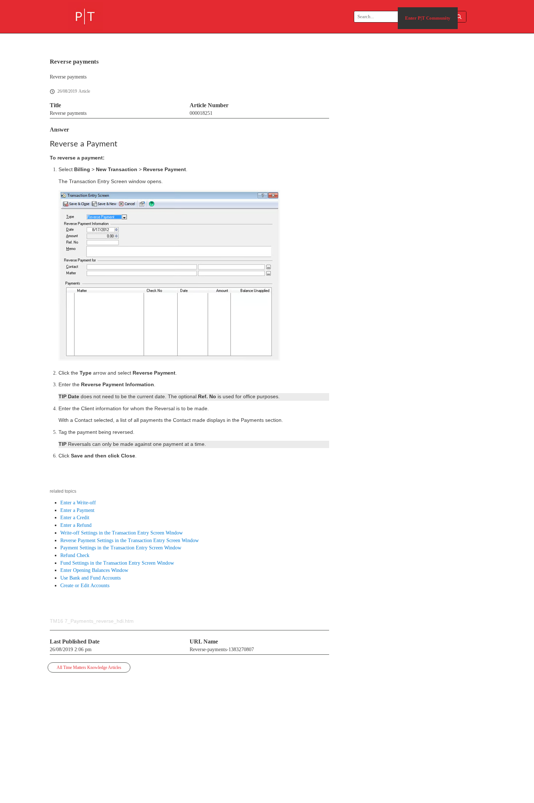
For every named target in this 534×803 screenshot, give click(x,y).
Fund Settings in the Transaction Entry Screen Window (117, 563)
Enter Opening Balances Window (94, 570)
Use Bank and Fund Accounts (90, 578)
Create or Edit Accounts (84, 585)
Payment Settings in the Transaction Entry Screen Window (120, 547)
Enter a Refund (76, 525)
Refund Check (74, 555)
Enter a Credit (74, 517)
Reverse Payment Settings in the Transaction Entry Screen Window (129, 540)
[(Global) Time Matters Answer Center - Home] (85, 16)
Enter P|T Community (427, 18)
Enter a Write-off (78, 502)
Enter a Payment (77, 510)
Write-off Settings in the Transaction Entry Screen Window (121, 533)
